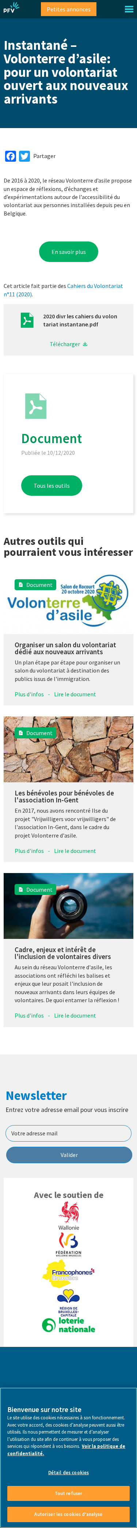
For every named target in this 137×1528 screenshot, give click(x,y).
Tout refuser (69, 1493)
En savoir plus (69, 251)
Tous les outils (52, 485)
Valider (69, 1154)
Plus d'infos (29, 694)
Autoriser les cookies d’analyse (68, 1514)
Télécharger (65, 344)
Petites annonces (69, 9)
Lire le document (75, 694)
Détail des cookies (68, 1472)
